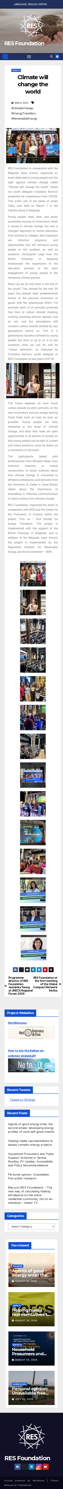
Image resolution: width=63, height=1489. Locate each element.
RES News (17, 1266)
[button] (51, 56)
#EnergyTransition (23, 113)
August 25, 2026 (26, 1360)
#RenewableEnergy (24, 118)
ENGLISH (33, 4)
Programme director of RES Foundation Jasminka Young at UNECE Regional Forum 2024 (20, 985)
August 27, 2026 (26, 1281)
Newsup (8, 1485)
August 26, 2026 (26, 1320)
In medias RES (19, 1384)
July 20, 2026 (24, 1399)
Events (16, 70)
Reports (17, 1345)
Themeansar (24, 1485)
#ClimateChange (22, 108)
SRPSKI (42, 4)
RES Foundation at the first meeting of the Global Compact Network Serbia (45, 984)
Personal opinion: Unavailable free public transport (30, 1393)
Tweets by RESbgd (22, 1100)
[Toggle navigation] (29, 56)
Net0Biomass (17, 1023)
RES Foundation (24, 43)
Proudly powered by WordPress (25, 1480)
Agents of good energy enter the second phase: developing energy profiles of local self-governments (31, 1127)
